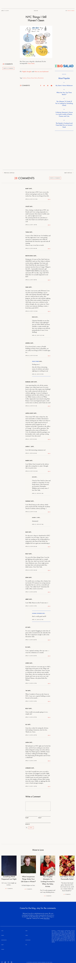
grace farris (34, 78)
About (2, 944)
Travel (26, 935)
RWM (33, 317)
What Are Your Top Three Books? (64, 93)
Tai (26, 690)
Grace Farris (71, 10)
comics (24, 78)
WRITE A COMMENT (8, 68)
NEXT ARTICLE (68, 172)
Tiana (27, 232)
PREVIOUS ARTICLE (9, 172)
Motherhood (27, 940)
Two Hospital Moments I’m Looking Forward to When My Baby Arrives (48, 881)
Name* (27, 817)
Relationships (4, 940)
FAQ (26, 944)
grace (28, 78)
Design (36, 10)
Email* (40, 817)
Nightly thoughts (27, 72)
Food (26, 930)
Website (27, 824)
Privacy (2, 949)
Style (2, 930)
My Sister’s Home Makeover (64, 85)
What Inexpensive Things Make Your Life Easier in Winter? (28, 879)
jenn (26, 577)
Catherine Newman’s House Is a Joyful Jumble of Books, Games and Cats (64, 114)
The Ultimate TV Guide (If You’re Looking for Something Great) (64, 103)
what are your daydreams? (41, 72)
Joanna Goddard (37, 613)
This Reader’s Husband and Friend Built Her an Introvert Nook (64, 125)
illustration (41, 78)
